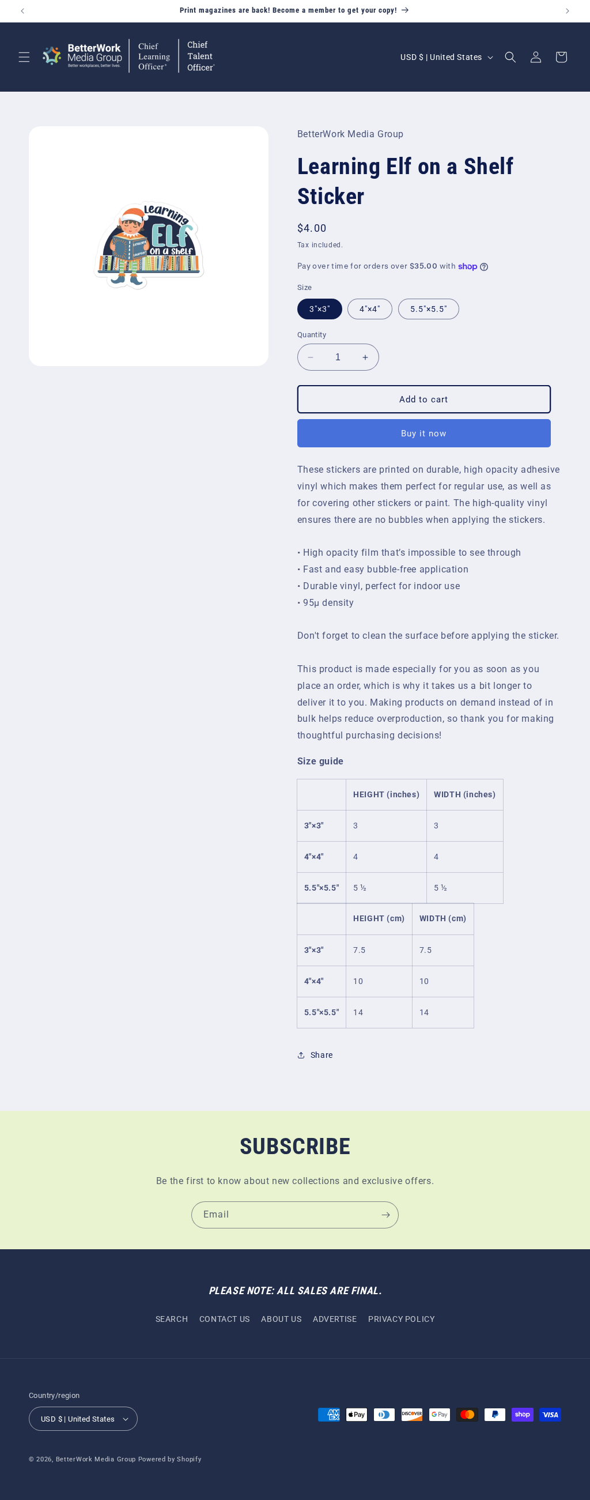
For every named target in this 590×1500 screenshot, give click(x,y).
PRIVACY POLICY (401, 1319)
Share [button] (322, 1055)
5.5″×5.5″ (428, 309)
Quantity (311, 334)
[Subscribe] (385, 1214)
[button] (24, 57)
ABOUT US (281, 1319)
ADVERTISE (335, 1319)
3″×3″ (319, 309)
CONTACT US (224, 1319)
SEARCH (172, 1319)
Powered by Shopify (170, 1459)
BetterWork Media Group (96, 1459)
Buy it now (424, 433)
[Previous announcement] (22, 11)
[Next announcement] (567, 11)
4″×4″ (370, 309)
